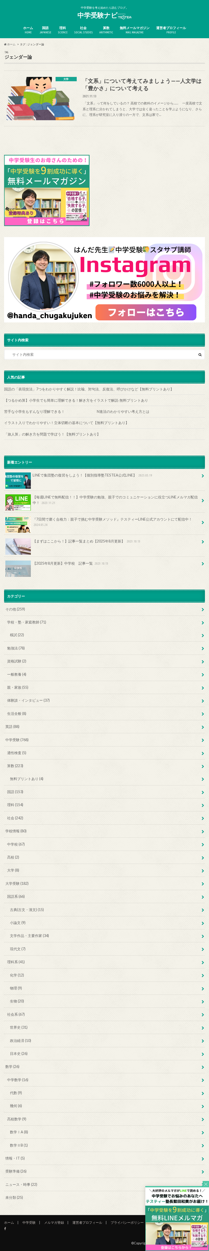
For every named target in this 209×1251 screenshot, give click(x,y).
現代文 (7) (17, 949)
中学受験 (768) (17, 740)
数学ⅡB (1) (19, 1145)
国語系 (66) (16, 896)
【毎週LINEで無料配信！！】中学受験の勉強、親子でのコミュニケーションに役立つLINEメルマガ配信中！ (115, 500)
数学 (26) (12, 1066)
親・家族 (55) (17, 687)
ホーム (28, 30)
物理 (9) (16, 988)
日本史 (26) (19, 1053)
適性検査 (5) (16, 753)
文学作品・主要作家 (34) (29, 935)
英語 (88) (12, 726)
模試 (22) (17, 635)
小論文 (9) (17, 922)
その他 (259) (15, 609)
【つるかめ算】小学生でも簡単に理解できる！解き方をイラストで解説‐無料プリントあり (76, 400)
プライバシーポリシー (127, 1222)
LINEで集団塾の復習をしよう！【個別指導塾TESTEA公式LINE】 (92, 475)
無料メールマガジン (135, 30)
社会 (83, 30)
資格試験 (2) (16, 661)
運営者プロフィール (171, 30)
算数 (106, 30)
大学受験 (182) (17, 883)
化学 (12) (17, 975)
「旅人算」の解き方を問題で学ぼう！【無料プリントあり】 (52, 434)
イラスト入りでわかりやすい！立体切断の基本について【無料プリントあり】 (66, 422)
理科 (63, 30)
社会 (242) (15, 818)
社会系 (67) (16, 1014)
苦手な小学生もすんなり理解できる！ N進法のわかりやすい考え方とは (96, 411)
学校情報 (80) (16, 831)
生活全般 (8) (16, 713)
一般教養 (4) (16, 674)
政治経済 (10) (20, 1040)
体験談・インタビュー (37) (28, 700)
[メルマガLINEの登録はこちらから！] (177, 1248)
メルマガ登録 (54, 1222)
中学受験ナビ (97, 15)
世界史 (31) (19, 1027)
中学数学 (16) (17, 1080)
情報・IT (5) (15, 1158)
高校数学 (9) (16, 1119)
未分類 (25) (14, 1197)
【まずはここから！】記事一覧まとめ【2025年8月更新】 (86, 541)
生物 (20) (17, 1001)
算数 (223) (15, 766)
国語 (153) (15, 792)
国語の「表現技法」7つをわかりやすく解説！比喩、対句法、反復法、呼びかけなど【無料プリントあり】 (89, 389)
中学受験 (29, 1222)
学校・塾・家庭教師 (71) (26, 622)
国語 (45, 30)
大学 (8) (13, 870)
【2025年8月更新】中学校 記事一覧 (70, 563)
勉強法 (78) (16, 648)
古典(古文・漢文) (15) (27, 909)
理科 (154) (15, 805)
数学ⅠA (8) (19, 1132)
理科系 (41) (16, 962)
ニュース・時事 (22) (21, 1184)
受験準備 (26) (16, 1171)
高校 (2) (13, 857)
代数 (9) (16, 1093)
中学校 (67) (16, 844)
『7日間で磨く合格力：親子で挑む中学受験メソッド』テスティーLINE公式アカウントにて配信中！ (112, 522)
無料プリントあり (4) (26, 779)
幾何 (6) (16, 1106)
